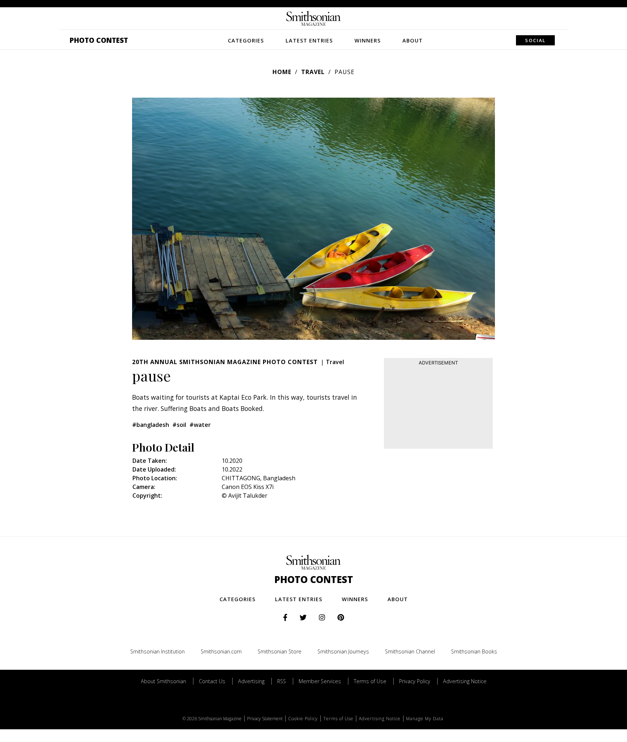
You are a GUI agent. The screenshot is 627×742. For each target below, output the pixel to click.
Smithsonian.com (221, 651)
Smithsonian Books (474, 651)
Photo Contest (99, 40)
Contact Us (212, 681)
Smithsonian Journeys (343, 651)
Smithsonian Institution (157, 651)
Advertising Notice (465, 681)
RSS (281, 681)
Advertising (251, 681)
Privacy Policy (414, 681)
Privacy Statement (265, 719)
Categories (246, 40)
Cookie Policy (303, 719)
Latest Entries (309, 40)
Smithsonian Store (280, 651)
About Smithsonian (163, 681)
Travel (313, 72)
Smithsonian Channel (410, 651)
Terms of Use (370, 681)
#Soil (179, 425)
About (412, 40)
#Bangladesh (150, 425)
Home (281, 72)
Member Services (320, 681)
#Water (200, 425)
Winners (368, 40)
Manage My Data (424, 719)
